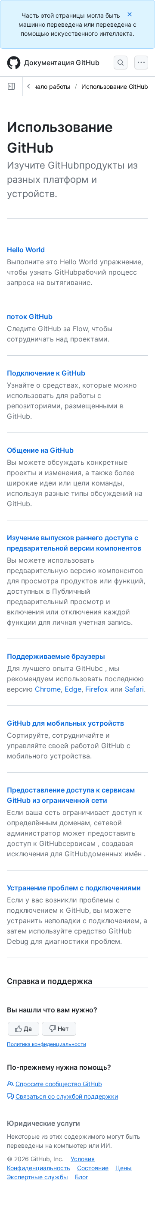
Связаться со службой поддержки (67, 1096)
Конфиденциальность (38, 1167)
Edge (73, 689)
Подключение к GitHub (46, 373)
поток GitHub (30, 316)
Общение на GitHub (40, 450)
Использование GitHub (114, 86)
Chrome (48, 689)
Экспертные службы (37, 1177)
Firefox (96, 689)
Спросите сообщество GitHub (59, 1083)
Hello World (26, 249)
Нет (63, 1028)
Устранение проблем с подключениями (74, 887)
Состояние (92, 1167)
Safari (134, 689)
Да (28, 1028)
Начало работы (48, 86)
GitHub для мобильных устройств (65, 723)
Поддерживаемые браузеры (56, 656)
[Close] (130, 14)
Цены (123, 1167)
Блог (81, 1177)
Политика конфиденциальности (46, 1044)
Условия (83, 1158)
